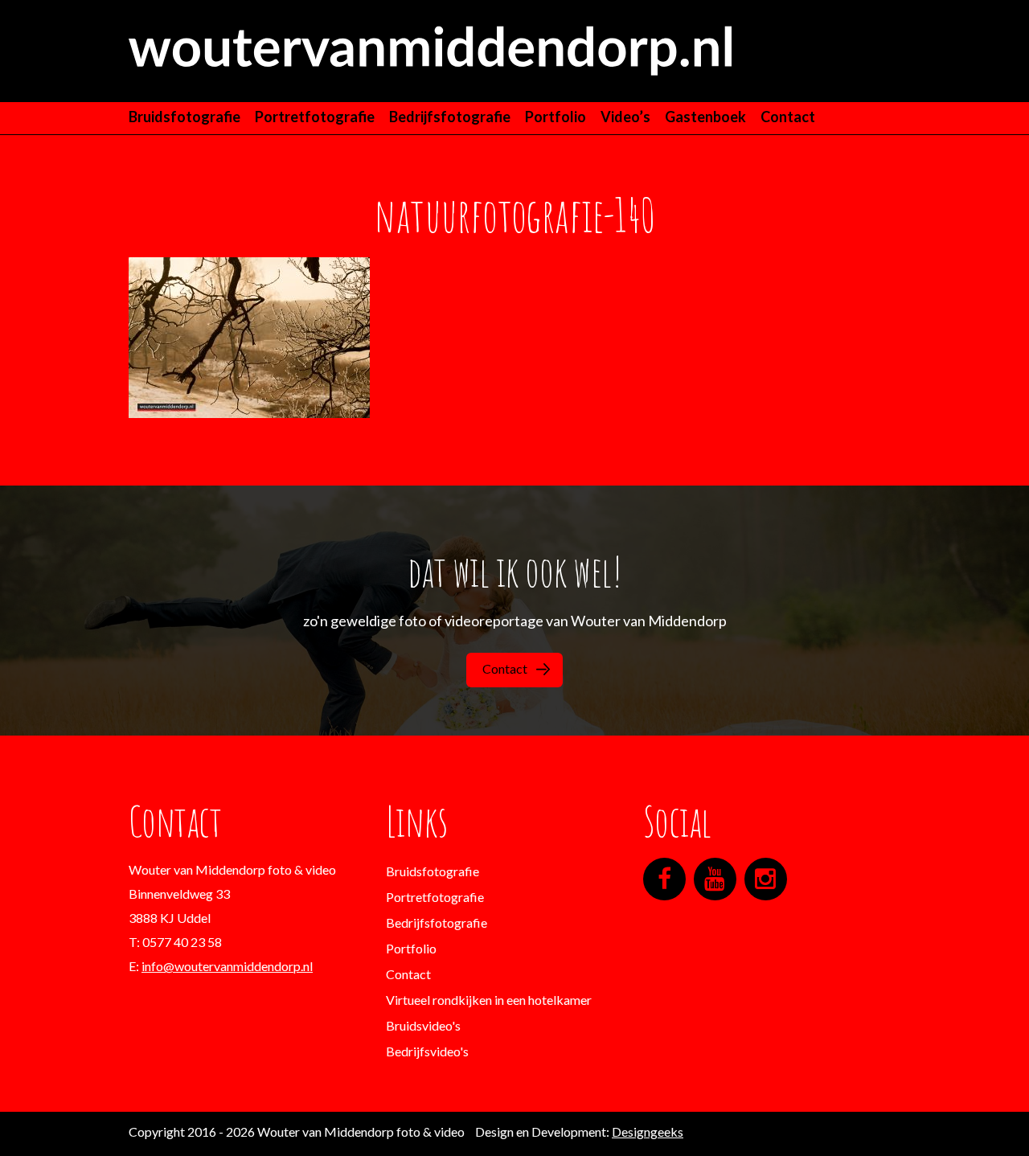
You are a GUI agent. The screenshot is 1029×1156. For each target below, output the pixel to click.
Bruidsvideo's (423, 1025)
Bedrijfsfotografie (449, 116)
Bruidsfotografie (184, 116)
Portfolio (555, 116)
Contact (787, 116)
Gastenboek (705, 116)
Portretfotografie (315, 116)
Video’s (625, 116)
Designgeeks (647, 1131)
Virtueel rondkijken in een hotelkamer (489, 999)
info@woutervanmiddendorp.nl (227, 966)
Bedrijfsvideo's (427, 1051)
